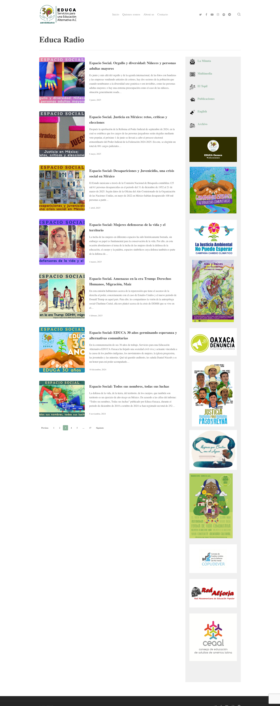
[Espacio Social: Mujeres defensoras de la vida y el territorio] (62, 242)
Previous (44, 427)
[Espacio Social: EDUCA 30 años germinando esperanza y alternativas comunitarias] (62, 350)
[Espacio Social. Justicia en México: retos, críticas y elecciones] (62, 134)
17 (90, 427)
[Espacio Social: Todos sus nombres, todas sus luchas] (62, 399)
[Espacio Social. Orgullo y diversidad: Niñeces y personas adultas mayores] (62, 80)
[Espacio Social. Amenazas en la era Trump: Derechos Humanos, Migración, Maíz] (62, 296)
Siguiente (100, 427)
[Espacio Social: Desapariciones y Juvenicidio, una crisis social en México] (62, 188)
